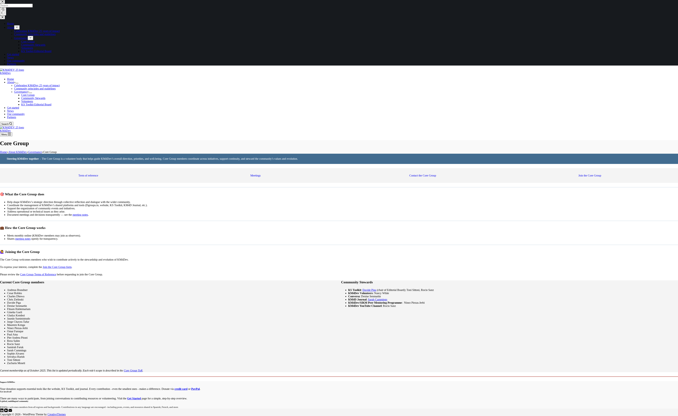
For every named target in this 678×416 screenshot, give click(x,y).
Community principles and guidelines (35, 88)
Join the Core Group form (57, 267)
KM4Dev (5, 73)
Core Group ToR (133, 370)
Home (10, 79)
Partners (11, 117)
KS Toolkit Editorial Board (36, 104)
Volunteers (27, 101)
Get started (13, 107)
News (10, 110)
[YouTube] (6, 411)
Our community (16, 114)
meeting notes (80, 214)
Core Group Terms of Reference (38, 274)
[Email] (10, 411)
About (10, 82)
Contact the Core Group (422, 175)
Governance (21, 91)
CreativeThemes (56, 414)
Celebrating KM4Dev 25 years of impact (37, 85)
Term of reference (88, 175)
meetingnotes (23, 238)
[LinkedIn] (2, 411)
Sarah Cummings (377, 299)
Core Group (28, 94)
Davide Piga (369, 289)
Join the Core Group (589, 175)
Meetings (255, 175)
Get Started (134, 398)
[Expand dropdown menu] (17, 83)
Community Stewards (33, 98)
